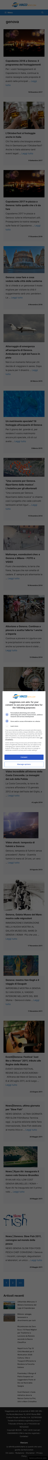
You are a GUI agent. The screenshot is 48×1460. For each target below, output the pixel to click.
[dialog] (24, 730)
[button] (24, 726)
